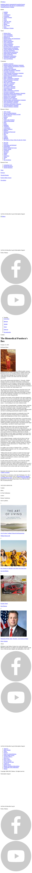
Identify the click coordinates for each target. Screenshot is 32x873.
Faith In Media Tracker (6, 177)
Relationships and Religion (10, 56)
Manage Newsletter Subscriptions (11, 766)
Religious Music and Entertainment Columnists (15, 100)
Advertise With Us (8, 756)
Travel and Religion (8, 58)
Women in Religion (8, 45)
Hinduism (6, 130)
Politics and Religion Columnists (11, 90)
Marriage (6, 321)
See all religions (7, 160)
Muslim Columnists (8, 85)
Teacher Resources (8, 167)
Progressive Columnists (9, 92)
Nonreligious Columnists (9, 88)
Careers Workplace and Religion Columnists (14, 66)
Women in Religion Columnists (11, 106)
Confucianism (7, 127)
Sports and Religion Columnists (11, 101)
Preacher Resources (8, 166)
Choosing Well (25, 477)
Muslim (20, 5)
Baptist (5, 123)
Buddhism (6, 125)
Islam (5, 134)
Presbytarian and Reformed (10, 145)
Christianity (6, 126)
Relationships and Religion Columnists (13, 94)
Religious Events (8, 40)
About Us (6, 748)
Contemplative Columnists (10, 69)
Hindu (6, 5)
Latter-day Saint (15, 5)
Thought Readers (5, 175)
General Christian (8, 17)
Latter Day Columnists (9, 84)
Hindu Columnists (8, 77)
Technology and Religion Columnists (12, 104)
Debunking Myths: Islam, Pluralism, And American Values (14, 638)
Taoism (5, 157)
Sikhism (5, 153)
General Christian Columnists (10, 74)
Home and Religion (8, 54)
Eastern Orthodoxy (8, 129)
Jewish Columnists (8, 81)
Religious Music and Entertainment (12, 38)
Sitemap (5, 768)
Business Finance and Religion (11, 48)
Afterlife (6, 324)
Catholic (7, 4)
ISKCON (6, 133)
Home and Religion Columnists (11, 80)
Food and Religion (8, 34)
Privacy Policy (7, 759)
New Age (6, 142)
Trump (5, 326)
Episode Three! (4, 603)
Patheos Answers (8, 115)
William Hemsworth (5, 535)
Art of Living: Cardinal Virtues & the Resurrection (12, 533)
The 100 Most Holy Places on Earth (12, 114)
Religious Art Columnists (9, 97)
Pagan (5, 26)
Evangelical (18, 4)
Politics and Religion (8, 44)
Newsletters (3, 180)
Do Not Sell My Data (9, 762)
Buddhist (3, 4)
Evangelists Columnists (9, 71)
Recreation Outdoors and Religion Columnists (14, 93)
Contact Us (6, 763)
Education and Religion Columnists (12, 70)
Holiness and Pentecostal (9, 132)
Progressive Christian (9, 7)
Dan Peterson (4, 606)
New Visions (7, 25)
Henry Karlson (4, 641)
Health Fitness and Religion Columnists (13, 75)
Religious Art (7, 37)
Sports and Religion (8, 36)
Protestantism (7, 146)
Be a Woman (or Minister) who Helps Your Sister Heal (13, 568)
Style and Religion (8, 42)
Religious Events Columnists (10, 98)
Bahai (5, 122)
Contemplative (12, 4)
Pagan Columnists (8, 89)
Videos (5, 118)
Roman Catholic (7, 149)
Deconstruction (7, 332)
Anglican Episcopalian (9, 121)
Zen (4, 158)
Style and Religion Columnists (11, 102)
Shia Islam (6, 151)
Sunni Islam (6, 155)
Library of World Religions (10, 113)
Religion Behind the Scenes (10, 147)
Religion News (7, 33)
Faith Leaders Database (9, 119)
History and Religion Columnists (11, 78)
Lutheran (6, 137)
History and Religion (8, 41)
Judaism (5, 136)
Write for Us (6, 758)
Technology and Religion (9, 57)
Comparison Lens (8, 165)
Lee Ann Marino (4, 571)
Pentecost (6, 329)
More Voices (7, 22)
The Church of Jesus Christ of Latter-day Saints (15, 140)
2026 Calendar (7, 111)
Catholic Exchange (5, 472)
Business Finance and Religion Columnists (14, 65)
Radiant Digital (7, 764)
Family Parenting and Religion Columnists (14, 73)
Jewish (9, 5)
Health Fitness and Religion (10, 53)
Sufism (5, 154)
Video (2, 170)
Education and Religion (9, 50)
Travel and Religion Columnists (11, 105)
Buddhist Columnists (8, 63)
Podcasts (6, 117)
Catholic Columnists (8, 67)
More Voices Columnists (9, 82)
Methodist (6, 138)
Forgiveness (6, 318)
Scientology (6, 150)
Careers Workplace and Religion (11, 49)
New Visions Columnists (9, 86)
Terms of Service (8, 760)
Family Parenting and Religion (11, 52)
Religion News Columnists (10, 96)
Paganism (6, 143)
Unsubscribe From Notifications (11, 767)
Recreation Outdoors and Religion (12, 46)
